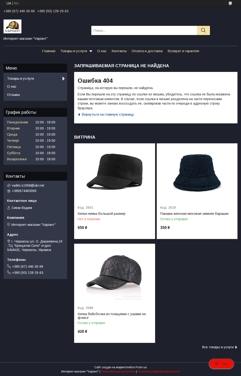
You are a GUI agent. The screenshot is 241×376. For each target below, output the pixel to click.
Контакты (119, 51)
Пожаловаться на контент (118, 371)
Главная (48, 51)
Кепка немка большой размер (101, 213)
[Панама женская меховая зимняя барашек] (197, 172)
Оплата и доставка (147, 51)
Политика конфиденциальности (158, 371)
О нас (102, 51)
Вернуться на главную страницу (108, 114)
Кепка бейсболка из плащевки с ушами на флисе (112, 316)
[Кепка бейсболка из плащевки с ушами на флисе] (114, 272)
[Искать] (203, 30)
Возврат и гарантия (183, 51)
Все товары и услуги (218, 347)
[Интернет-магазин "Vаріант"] (44, 26)
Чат (225, 364)
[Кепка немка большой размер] (114, 172)
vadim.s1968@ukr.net (28, 185)
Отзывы (13, 95)
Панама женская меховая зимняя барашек (194, 213)
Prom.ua (141, 367)
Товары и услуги (73, 51)
